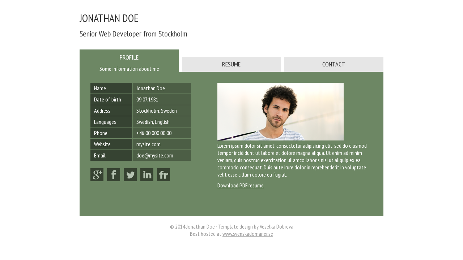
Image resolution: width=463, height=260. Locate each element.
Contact (333, 64)
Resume (231, 64)
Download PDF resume (240, 185)
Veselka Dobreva (276, 226)
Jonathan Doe (109, 18)
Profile (129, 57)
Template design (235, 226)
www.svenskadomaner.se (247, 233)
